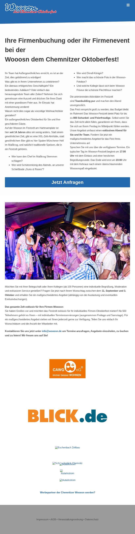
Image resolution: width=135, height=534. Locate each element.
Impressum (42, 519)
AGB (53, 519)
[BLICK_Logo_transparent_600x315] (67, 391)
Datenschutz (92, 519)
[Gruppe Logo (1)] (67, 470)
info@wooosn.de (52, 331)
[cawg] (67, 360)
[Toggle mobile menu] (128, 5)
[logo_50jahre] (67, 447)
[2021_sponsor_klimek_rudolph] (68, 464)
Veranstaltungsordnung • (71, 519)
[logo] (68, 480)
